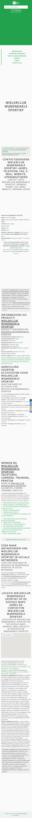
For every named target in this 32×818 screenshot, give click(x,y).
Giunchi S (15, 666)
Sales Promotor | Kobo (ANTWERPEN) (14, 524)
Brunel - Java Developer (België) (12, 533)
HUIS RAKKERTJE (14, 668)
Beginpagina (17, 51)
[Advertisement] (16, 28)
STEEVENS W (23, 666)
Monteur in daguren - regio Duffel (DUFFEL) (15, 504)
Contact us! (16, 253)
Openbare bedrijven (17, 54)
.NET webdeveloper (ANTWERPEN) (13, 526)
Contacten (17, 63)
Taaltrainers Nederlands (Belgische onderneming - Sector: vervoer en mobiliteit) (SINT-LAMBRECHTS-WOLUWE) (16, 529)
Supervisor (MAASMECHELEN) (11, 510)
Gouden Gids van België (11, 813)
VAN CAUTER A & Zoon (11, 672)
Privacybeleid (15, 815)
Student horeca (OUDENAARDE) (12, 522)
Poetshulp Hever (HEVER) (10, 512)
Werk (17, 61)
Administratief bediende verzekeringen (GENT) (16, 502)
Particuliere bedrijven (17, 56)
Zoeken (17, 58)
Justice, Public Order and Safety (19, 153)
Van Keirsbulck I (4, 673)
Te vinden (16, 11)
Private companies (6, 153)
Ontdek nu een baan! (16, 539)
